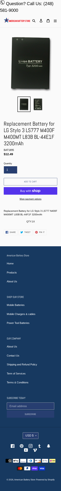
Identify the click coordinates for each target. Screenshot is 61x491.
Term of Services (16, 373)
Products (12, 272)
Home (10, 263)
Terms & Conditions (17, 382)
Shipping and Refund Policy (22, 364)
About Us (12, 281)
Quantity (8, 163)
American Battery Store (24, 480)
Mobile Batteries (16, 305)
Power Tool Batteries (18, 322)
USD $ (29, 435)
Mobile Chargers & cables (21, 314)
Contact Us (13, 355)
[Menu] (55, 20)
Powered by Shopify (45, 480)
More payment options (31, 199)
